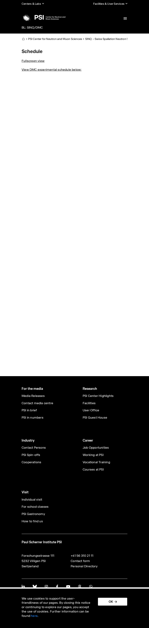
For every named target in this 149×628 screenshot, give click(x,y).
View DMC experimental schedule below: (51, 69)
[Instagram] (46, 586)
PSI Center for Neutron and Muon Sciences (55, 38)
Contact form (80, 561)
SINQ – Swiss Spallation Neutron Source (110, 38)
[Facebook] (57, 586)
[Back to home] (43, 17)
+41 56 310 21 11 (82, 555)
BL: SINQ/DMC (32, 27)
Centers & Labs (31, 3)
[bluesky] (35, 586)
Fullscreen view (33, 61)
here (34, 616)
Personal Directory (84, 566)
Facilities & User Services (108, 3)
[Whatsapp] (90, 586)
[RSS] (79, 586)
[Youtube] (68, 586)
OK (111, 601)
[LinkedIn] (23, 586)
